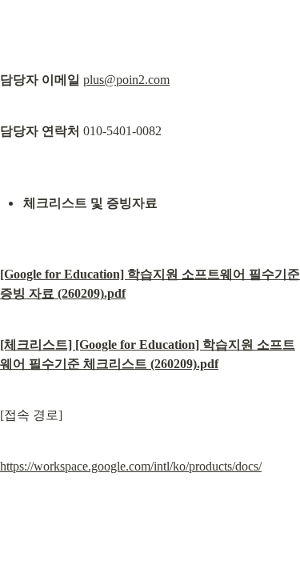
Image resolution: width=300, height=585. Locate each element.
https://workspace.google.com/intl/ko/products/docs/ (131, 466)
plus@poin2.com (126, 79)
